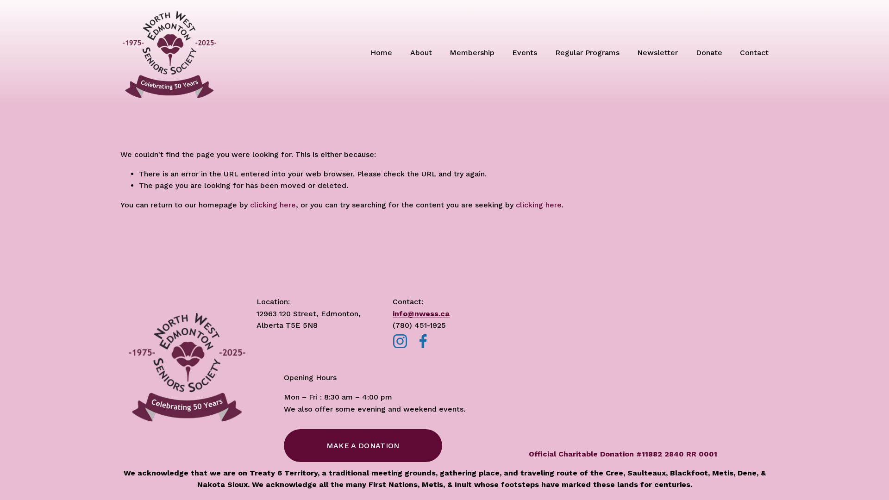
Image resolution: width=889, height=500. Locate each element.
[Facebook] (423, 341)
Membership (472, 52)
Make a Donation (363, 445)
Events (524, 52)
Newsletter (657, 52)
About (421, 52)
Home (381, 52)
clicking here (273, 204)
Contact (754, 52)
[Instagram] (400, 341)
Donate (709, 52)
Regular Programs (587, 52)
